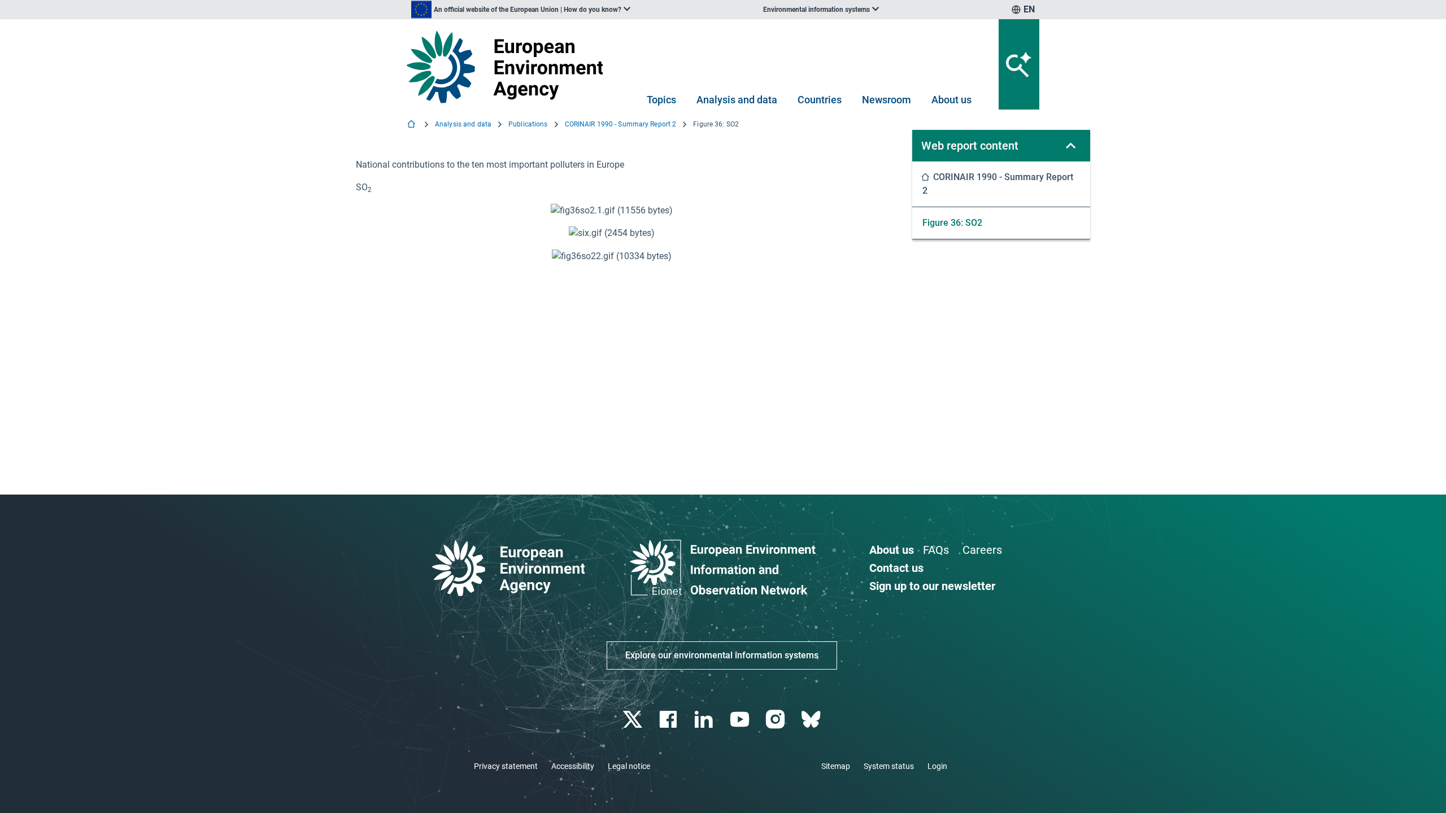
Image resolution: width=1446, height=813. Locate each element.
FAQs (936, 550)
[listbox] (521, 9)
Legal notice (629, 766)
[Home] (412, 125)
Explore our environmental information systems (721, 655)
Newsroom (886, 100)
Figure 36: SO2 (952, 222)
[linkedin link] (705, 719)
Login (937, 766)
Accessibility (572, 766)
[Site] (509, 66)
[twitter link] (633, 719)
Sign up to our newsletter (932, 586)
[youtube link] (740, 719)
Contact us (896, 568)
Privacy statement (506, 766)
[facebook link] (669, 719)
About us (951, 100)
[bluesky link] (812, 719)
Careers (982, 550)
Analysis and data (736, 100)
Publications (527, 124)
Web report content (969, 145)
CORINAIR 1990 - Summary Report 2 (621, 124)
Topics (661, 100)
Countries (820, 100)
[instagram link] (776, 719)
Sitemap (835, 766)
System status (889, 766)
